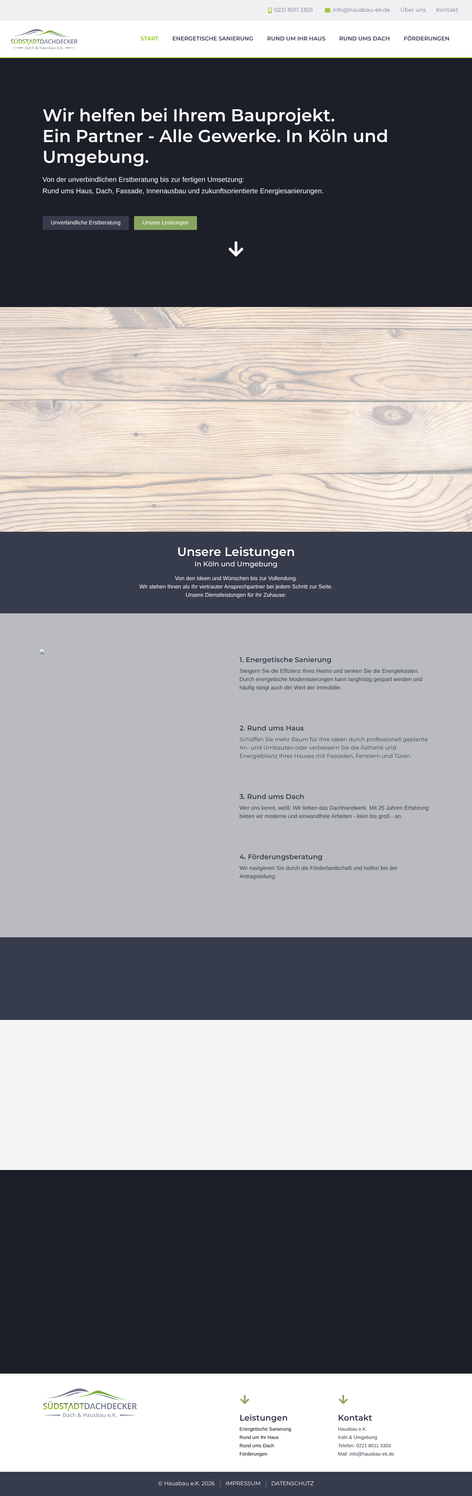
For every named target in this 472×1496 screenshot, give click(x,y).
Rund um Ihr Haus (296, 39)
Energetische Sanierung (212, 39)
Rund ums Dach (364, 39)
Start (150, 39)
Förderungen (427, 39)
